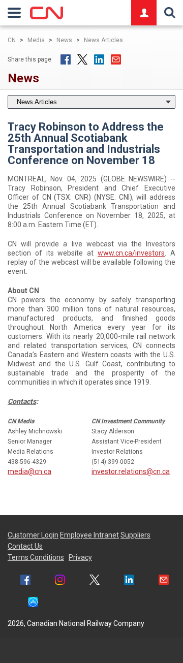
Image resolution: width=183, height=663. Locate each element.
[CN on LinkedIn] (129, 581)
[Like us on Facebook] (25, 581)
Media (36, 40)
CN (12, 40)
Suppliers (135, 535)
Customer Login (33, 535)
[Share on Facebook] (65, 59)
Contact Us (25, 546)
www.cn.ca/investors (131, 253)
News (64, 40)
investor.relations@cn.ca (131, 471)
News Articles (103, 40)
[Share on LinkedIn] (99, 59)
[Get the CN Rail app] (33, 603)
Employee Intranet (89, 535)
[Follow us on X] (94, 581)
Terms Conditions (36, 557)
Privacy (80, 557)
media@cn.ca (29, 471)
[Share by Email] (116, 59)
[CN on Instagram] (60, 581)
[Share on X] (82, 59)
